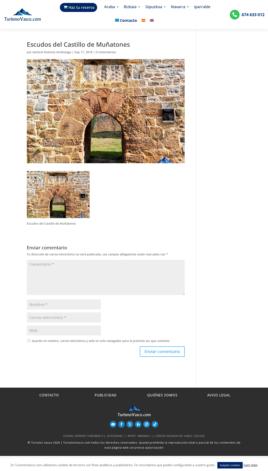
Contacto (128, 21)
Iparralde (202, 7)
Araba (109, 7)
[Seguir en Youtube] (113, 424)
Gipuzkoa (153, 7)
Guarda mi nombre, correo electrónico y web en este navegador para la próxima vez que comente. (101, 341)
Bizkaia (130, 7)
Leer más (250, 465)
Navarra (178, 7)
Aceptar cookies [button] (230, 465)
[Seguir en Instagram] (146, 424)
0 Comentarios (106, 52)
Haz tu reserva (81, 7)
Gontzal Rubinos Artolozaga (51, 52)
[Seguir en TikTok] (155, 424)
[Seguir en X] (129, 424)
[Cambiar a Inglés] (152, 23)
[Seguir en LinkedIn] (138, 424)
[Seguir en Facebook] (121, 424)
